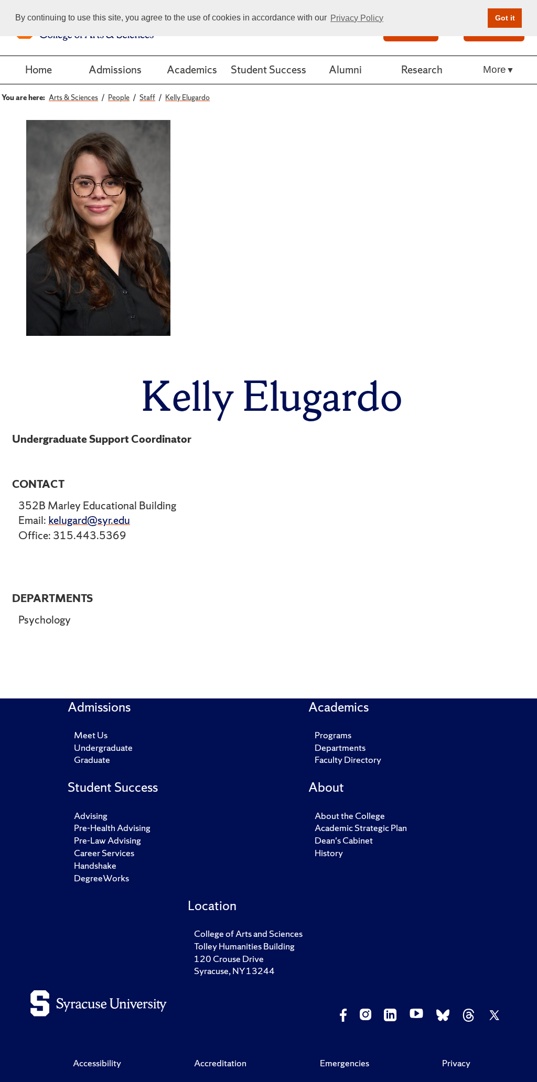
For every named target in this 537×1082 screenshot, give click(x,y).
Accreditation (220, 1063)
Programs (333, 735)
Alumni (345, 69)
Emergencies (344, 1063)
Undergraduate (103, 747)
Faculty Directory (348, 759)
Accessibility (97, 1063)
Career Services (104, 853)
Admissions (115, 69)
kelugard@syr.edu (89, 520)
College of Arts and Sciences (248, 933)
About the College (350, 816)
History (329, 853)
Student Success (268, 69)
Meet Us (91, 735)
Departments (340, 747)
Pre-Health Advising (112, 828)
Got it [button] (505, 18)
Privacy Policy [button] (356, 18)
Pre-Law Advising (107, 840)
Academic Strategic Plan (361, 828)
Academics (192, 69)
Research (422, 69)
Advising (91, 816)
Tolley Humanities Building (244, 946)
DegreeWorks (101, 878)
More (494, 69)
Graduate (92, 759)
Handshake (95, 865)
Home (38, 69)
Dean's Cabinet (344, 840)
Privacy (456, 1063)
